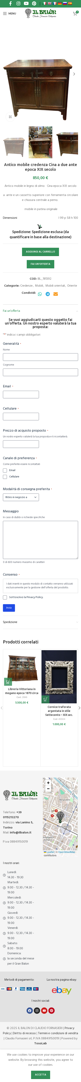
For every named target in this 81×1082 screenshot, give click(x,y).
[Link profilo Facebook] (10, 4)
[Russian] (65, 3)
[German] (60, 3)
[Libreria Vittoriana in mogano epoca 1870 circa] (21, 668)
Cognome (8, 365)
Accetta (40, 1075)
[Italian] (44, 3)
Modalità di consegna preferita (27, 489)
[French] (55, 3)
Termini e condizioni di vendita (58, 1033)
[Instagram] (37, 1010)
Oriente (72, 285)
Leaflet (50, 852)
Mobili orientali (55, 285)
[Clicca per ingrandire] (10, 116)
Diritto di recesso (24, 1033)
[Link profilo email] (56, 294)
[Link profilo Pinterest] (34, 4)
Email (8, 386)
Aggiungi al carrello (40, 252)
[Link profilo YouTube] (26, 4)
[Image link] (62, 990)
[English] (50, 3)
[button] (7, 74)
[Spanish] (70, 3)
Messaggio (11, 511)
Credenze (26, 285)
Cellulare (11, 408)
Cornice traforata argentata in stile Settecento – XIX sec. (59, 710)
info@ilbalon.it (20, 832)
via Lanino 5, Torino (18, 825)
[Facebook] (30, 1010)
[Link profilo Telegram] (48, 294)
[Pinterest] (51, 1010)
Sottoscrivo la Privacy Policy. (26, 597)
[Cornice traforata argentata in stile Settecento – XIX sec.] (59, 676)
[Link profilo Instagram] (18, 4)
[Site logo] (40, 13)
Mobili (39, 285)
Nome (6, 350)
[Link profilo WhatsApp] (40, 294)
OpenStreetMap (66, 852)
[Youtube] (44, 1010)
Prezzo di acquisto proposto (25, 430)
